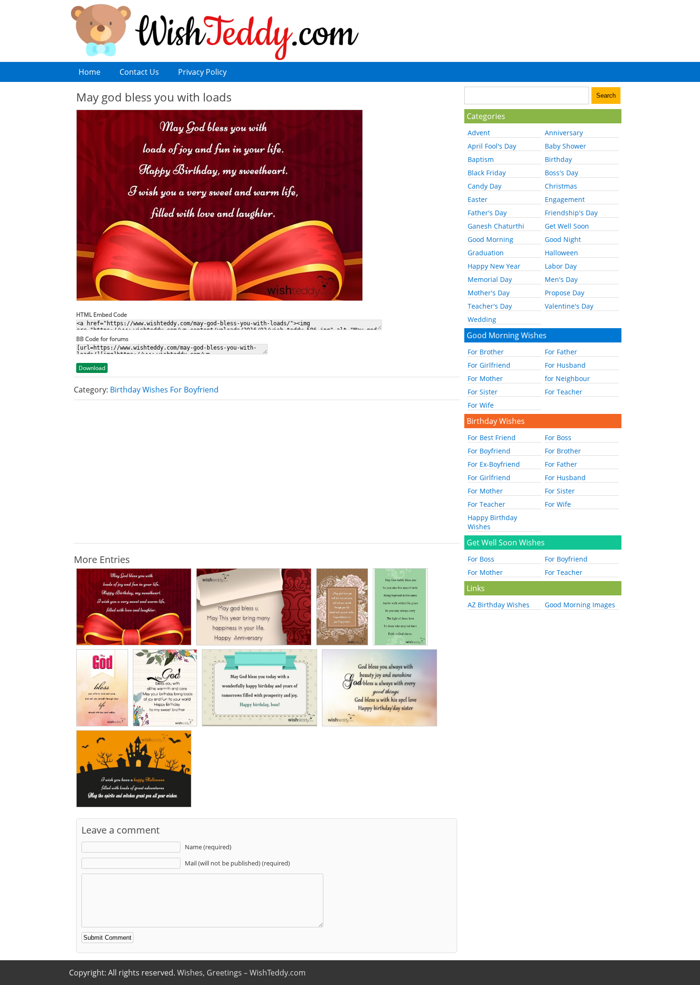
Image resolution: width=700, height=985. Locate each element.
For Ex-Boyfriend (494, 464)
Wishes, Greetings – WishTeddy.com (241, 972)
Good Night (563, 239)
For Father (561, 351)
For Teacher (563, 391)
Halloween (561, 252)
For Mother (485, 378)
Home (89, 72)
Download (92, 368)
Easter (478, 199)
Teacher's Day (490, 306)
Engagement (565, 199)
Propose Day (564, 292)
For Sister (483, 391)
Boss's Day (561, 172)
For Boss (558, 437)
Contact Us (139, 72)
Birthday (558, 159)
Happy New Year (494, 266)
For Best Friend (492, 437)
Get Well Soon (567, 226)
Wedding (482, 319)
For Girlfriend (489, 365)
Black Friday (487, 172)
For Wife (481, 405)
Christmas (561, 186)
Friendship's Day (571, 212)
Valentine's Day (569, 306)
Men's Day (561, 279)
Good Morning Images (580, 604)
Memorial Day (490, 279)
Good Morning (490, 239)
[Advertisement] (267, 471)
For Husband (565, 365)
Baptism (481, 159)
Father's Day (487, 212)
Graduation (486, 252)
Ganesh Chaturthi (496, 226)
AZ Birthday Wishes (499, 604)
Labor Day (561, 266)
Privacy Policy (202, 72)
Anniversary (564, 132)
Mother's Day (489, 292)
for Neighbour (567, 378)
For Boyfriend (489, 450)
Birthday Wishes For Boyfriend (164, 389)
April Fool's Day (492, 146)
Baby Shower (565, 146)
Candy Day (484, 186)
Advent (479, 132)
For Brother (486, 351)
